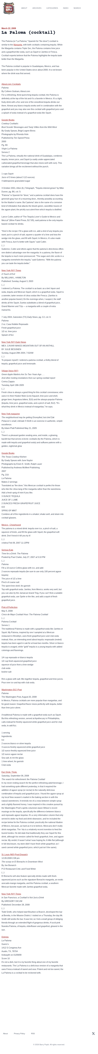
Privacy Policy (19, 1034)
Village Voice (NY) (10, 371)
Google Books (8, 120)
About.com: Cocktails (11, 84)
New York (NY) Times (11, 270)
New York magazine (11, 414)
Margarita (18, 45)
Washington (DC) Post (12, 690)
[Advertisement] (81, 41)
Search (77, 8)
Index (65, 8)
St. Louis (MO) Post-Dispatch (15, 854)
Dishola (5, 937)
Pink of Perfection (9, 607)
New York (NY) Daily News (14, 342)
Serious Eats (7, 550)
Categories (52, 8)
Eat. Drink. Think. (9, 772)
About (24, 8)
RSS (33, 1034)
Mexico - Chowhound (11, 525)
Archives (36, 8)
